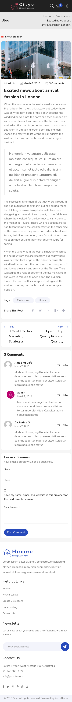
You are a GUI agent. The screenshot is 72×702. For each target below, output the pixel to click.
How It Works (10, 594)
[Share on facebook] (32, 310)
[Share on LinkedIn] (48, 310)
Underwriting (10, 607)
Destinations (63, 16)
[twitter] (8, 687)
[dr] (22, 687)
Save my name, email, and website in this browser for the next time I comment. (36, 497)
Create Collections (13, 601)
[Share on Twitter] (40, 310)
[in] (13, 687)
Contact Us (9, 613)
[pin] (18, 687)
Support (7, 588)
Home (47, 16)
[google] (27, 687)
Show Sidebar (13, 36)
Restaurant (23, 300)
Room (42, 300)
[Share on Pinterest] (63, 310)
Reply (64, 365)
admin (11, 83)
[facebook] (3, 687)
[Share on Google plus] (55, 310)
